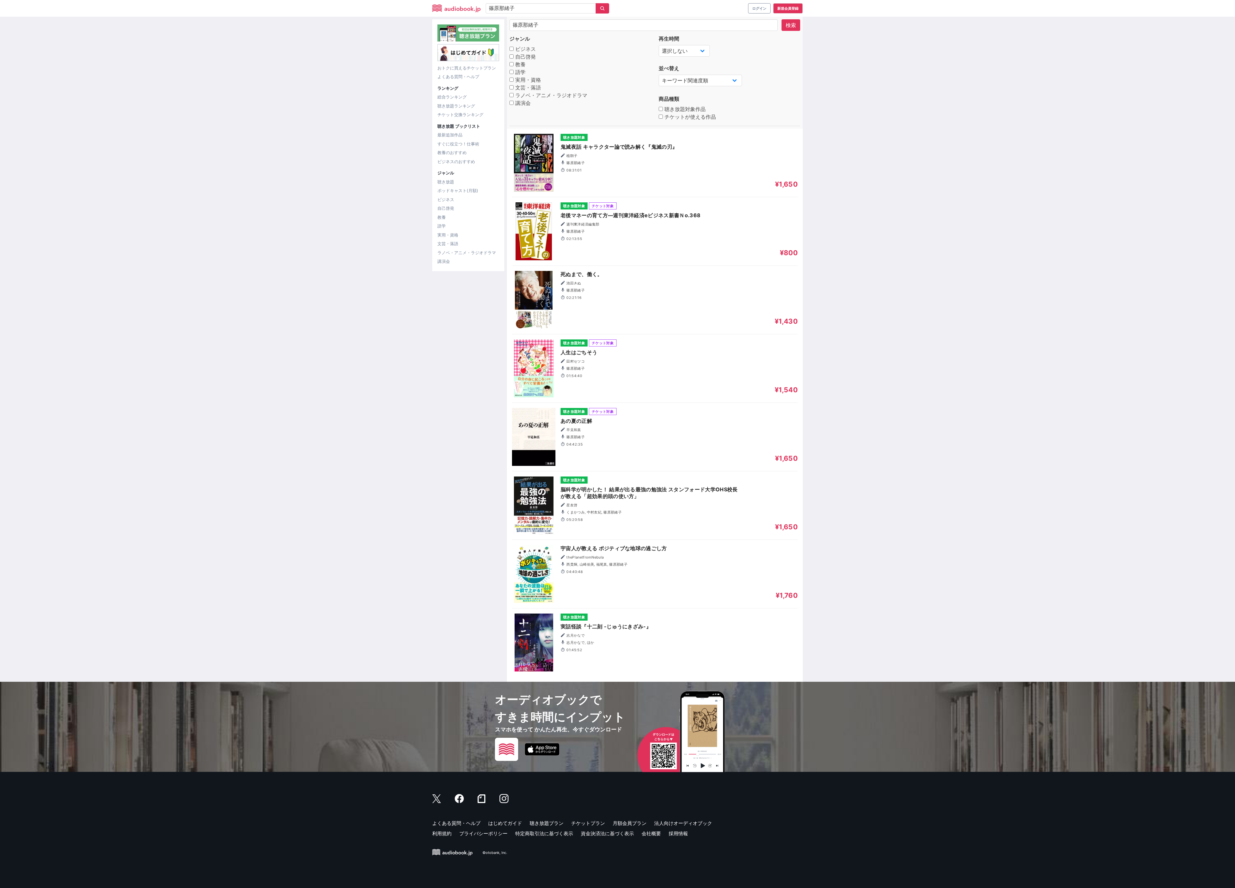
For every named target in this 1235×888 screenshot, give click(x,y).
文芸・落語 (447, 243)
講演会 (443, 261)
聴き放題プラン (546, 823)
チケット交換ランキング (460, 114)
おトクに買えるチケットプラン (466, 67)
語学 (441, 225)
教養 (441, 217)
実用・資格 (447, 234)
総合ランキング (452, 96)
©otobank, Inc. (494, 852)
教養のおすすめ (452, 152)
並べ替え (669, 68)
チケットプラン (588, 823)
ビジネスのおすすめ (456, 161)
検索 (791, 25)
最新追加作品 (449, 134)
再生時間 (669, 38)
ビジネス (445, 199)
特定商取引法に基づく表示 (544, 833)
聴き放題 (445, 181)
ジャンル (519, 38)
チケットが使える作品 (689, 117)
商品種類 (669, 99)
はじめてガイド (505, 823)
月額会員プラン (629, 823)
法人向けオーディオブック (683, 823)
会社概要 (651, 833)
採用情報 (678, 833)
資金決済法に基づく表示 (607, 833)
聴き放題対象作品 (684, 109)
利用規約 (442, 833)
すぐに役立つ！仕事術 (458, 143)
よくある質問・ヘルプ (458, 76)
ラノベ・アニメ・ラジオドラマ (466, 252)
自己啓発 (445, 208)
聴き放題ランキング (456, 105)
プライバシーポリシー (483, 833)
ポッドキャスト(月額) (457, 190)
